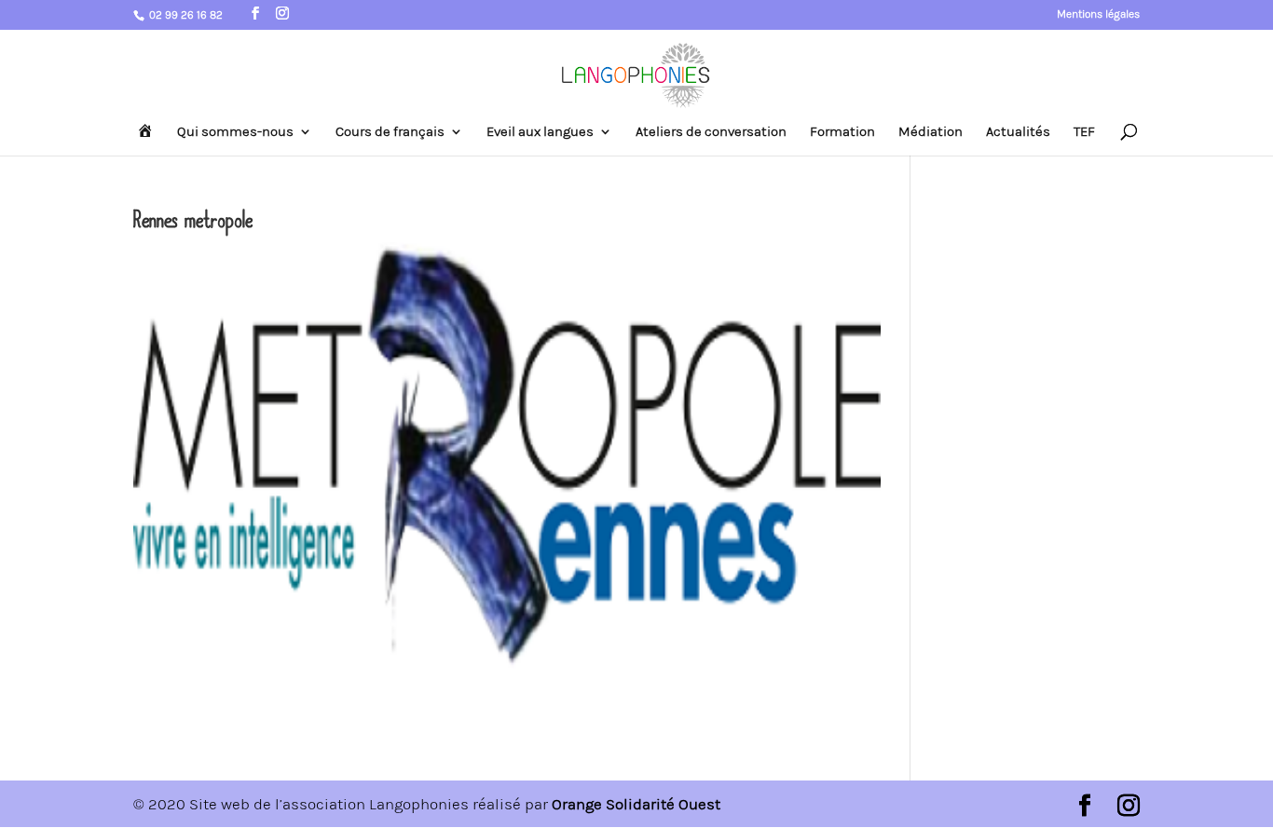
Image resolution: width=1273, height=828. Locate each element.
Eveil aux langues (540, 132)
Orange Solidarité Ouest (636, 803)
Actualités (1018, 132)
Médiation (930, 132)
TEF (1084, 132)
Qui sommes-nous (235, 132)
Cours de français (390, 132)
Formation (842, 132)
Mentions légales (1098, 14)
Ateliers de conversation (711, 132)
